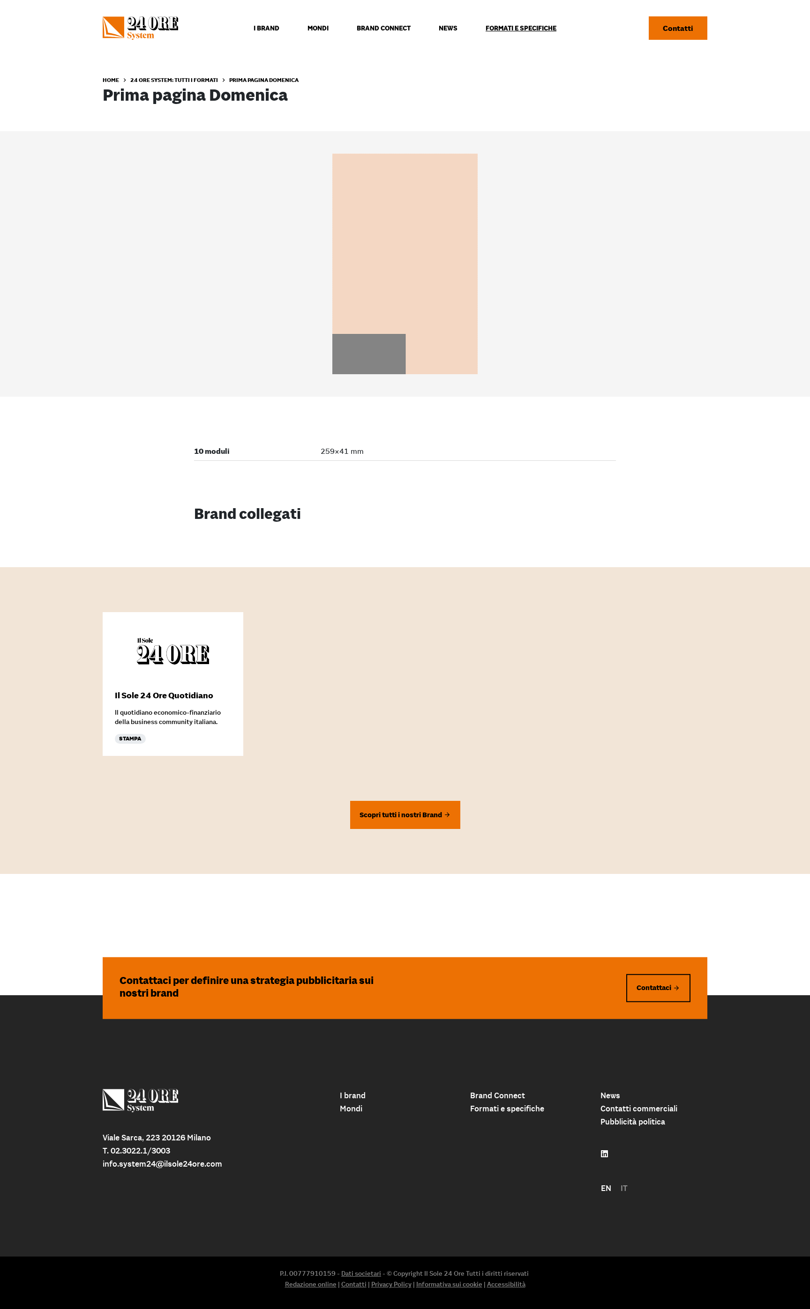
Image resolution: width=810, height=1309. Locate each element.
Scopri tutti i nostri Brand (401, 814)
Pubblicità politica (632, 1122)
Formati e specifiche (507, 1108)
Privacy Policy (391, 1284)
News (610, 1095)
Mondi (351, 1108)
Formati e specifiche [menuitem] (521, 28)
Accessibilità (506, 1284)
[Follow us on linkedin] (604, 1154)
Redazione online (311, 1284)
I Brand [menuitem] (266, 28)
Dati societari (361, 1273)
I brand (353, 1095)
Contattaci (654, 987)
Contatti (678, 28)
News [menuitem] (448, 28)
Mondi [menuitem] (318, 28)
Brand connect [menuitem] (384, 28)
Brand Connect (497, 1095)
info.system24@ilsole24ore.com (162, 1164)
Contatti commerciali (638, 1108)
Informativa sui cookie (449, 1284)
